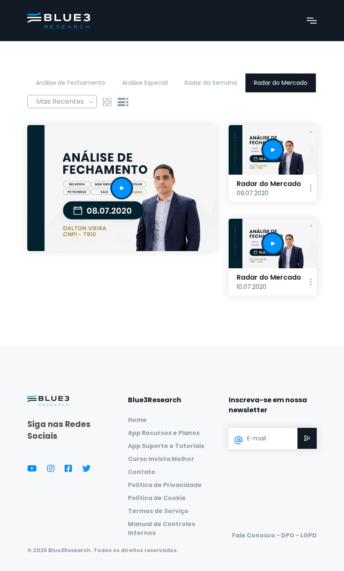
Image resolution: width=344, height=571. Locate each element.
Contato (141, 472)
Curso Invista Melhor (161, 459)
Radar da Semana (211, 83)
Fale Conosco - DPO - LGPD (274, 535)
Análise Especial (145, 83)
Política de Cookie (157, 498)
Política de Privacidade (165, 485)
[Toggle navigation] (312, 21)
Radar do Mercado (281, 83)
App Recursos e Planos (164, 433)
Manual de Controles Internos (161, 528)
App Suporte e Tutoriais (166, 446)
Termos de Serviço (158, 511)
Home (137, 420)
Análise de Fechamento (70, 83)
